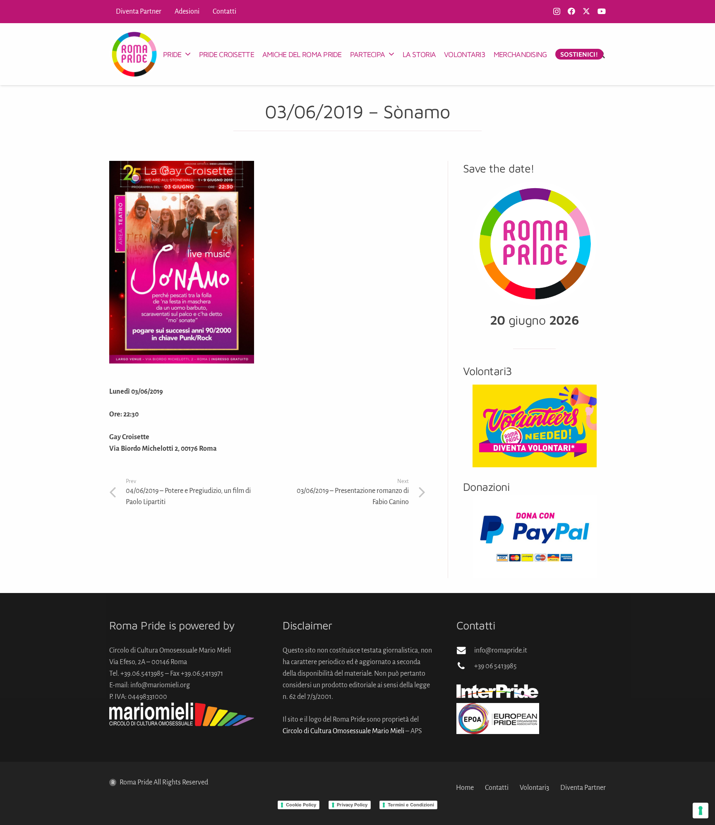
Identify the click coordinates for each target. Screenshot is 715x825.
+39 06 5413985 (495, 666)
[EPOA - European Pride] (531, 718)
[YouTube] (601, 11)
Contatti (497, 788)
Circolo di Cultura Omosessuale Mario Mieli (343, 731)
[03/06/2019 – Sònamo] (181, 166)
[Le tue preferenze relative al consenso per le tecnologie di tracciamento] (700, 810)
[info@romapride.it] (465, 650)
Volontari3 (534, 788)
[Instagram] (556, 11)
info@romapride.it (500, 650)
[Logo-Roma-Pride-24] (134, 54)
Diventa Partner (583, 788)
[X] (586, 11)
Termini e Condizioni (411, 805)
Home (465, 788)
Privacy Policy (352, 805)
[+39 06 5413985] (465, 666)
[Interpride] (531, 691)
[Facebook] (571, 11)
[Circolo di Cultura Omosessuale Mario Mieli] (184, 714)
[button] (187, 54)
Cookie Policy (301, 805)
